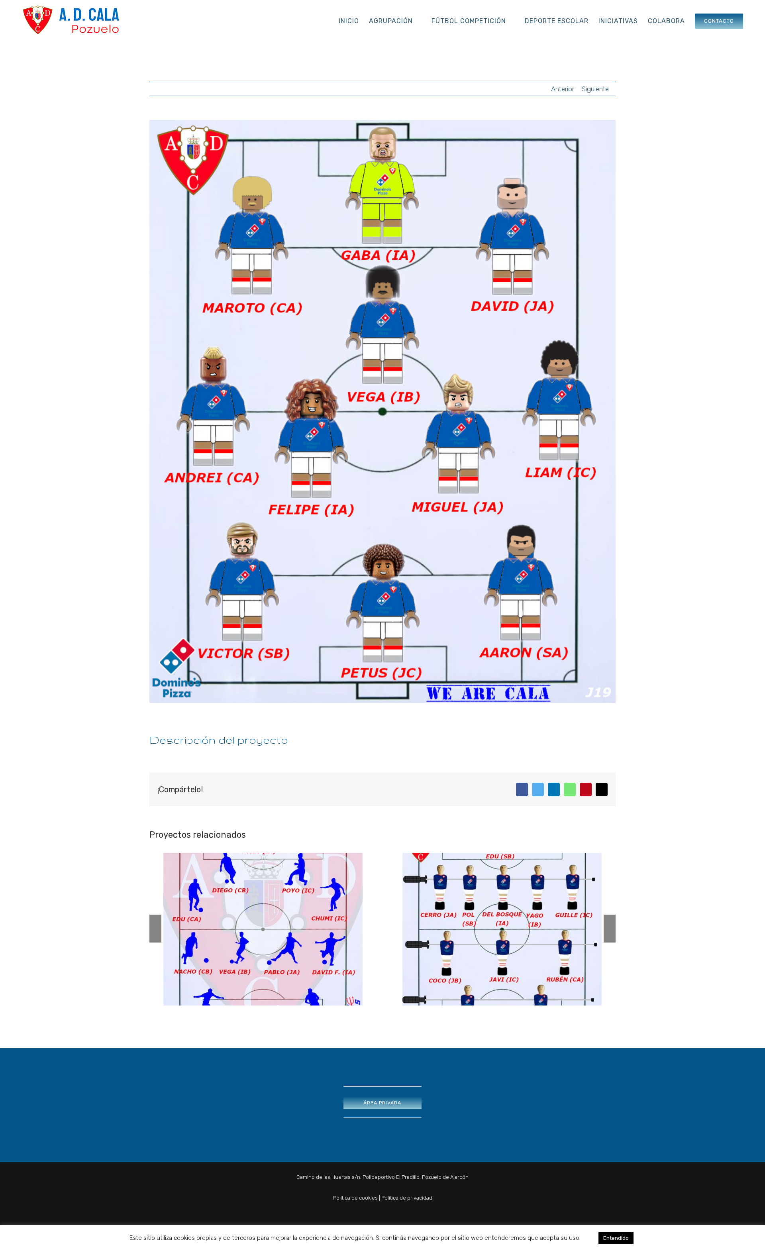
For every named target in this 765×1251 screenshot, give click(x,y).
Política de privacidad (406, 1198)
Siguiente (595, 89)
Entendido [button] (616, 1238)
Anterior (562, 89)
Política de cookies (355, 1198)
